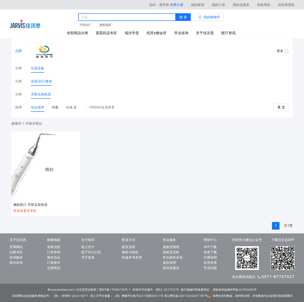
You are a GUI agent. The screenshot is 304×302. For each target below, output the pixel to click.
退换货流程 (171, 252)
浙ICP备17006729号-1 (115, 289)
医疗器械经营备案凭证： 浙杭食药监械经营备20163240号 (218, 289)
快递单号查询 (132, 257)
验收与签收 (130, 252)
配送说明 (128, 247)
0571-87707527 (277, 276)
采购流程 (53, 247)
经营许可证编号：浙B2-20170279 (156, 289)
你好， (159, 5)
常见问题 (210, 268)
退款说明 (169, 262)
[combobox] (127, 17)
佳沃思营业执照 (86, 289)
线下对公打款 (91, 252)
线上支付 (88, 247)
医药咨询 (16, 262)
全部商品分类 (77, 33)
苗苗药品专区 (106, 33)
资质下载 (210, 252)
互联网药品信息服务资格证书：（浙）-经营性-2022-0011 (50, 295)
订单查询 (53, 252)
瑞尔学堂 (132, 33)
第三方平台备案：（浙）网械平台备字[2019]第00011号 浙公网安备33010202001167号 (149, 295)
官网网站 (16, 247)
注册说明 (210, 257)
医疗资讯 (228, 33)
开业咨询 (181, 33)
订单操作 (53, 262)
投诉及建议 (171, 268)
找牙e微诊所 (156, 33)
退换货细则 (171, 247)
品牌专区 (16, 252)
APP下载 (210, 247)
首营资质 (210, 262)
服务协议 (53, 257)
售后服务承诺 (173, 257)
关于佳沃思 (205, 33)
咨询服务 (16, 257)
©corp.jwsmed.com (60, 289)
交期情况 (53, 268)
